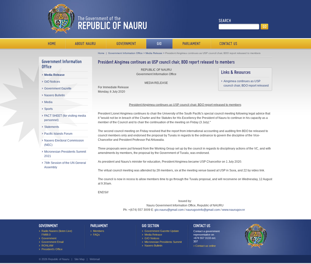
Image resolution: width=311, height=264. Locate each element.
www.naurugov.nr (233, 209)
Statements (51, 127)
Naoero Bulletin (54, 95)
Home (52, 44)
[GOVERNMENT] (48, 226)
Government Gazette (57, 88)
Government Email (52, 241)
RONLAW (47, 245)
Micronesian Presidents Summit (163, 241)
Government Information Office (125, 53)
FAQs (96, 234)
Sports (48, 109)
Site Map (79, 259)
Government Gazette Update (162, 230)
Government (126, 44)
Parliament (192, 44)
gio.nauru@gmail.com (169, 209)
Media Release (54, 75)
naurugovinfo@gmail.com (203, 209)
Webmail (95, 259)
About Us (86, 44)
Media (48, 102)
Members (98, 230)
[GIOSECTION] (150, 226)
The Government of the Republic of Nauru (96, 19)
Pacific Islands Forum (58, 133)
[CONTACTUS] (201, 226)
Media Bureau (159, 44)
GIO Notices (52, 81)
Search (225, 20)
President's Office (52, 249)
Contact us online (205, 245)
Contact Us (227, 44)
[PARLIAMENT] (99, 226)
